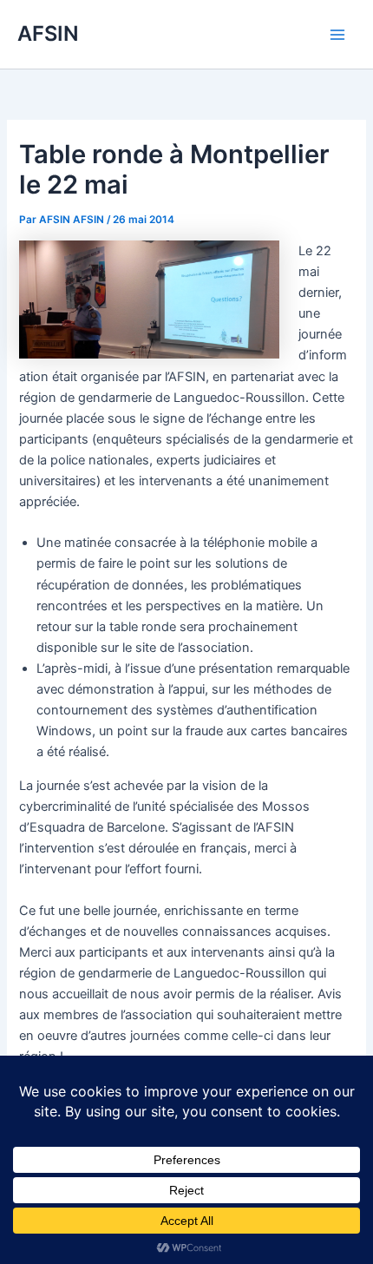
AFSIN (48, 33)
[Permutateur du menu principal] (337, 34)
